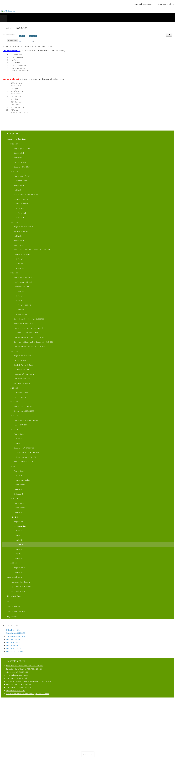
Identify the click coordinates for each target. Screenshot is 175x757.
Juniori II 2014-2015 (13, 642)
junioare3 (33, 36)
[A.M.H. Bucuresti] (8, 11)
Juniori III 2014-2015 (13, 645)
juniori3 (21, 36)
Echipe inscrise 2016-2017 (15, 636)
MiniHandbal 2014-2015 (14, 651)
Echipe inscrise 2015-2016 (15, 633)
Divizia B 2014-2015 (13, 630)
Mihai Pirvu (118, 708)
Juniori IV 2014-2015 (13, 648)
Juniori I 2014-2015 (13, 639)
